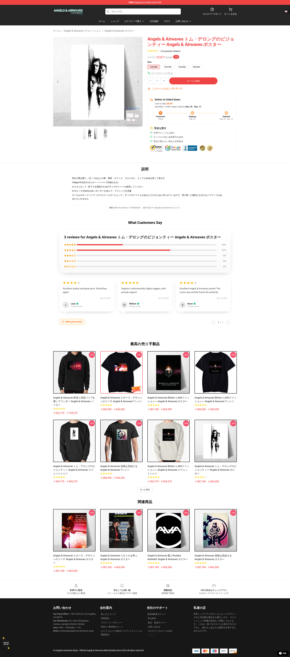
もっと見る (145, 490)
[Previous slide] (58, 81)
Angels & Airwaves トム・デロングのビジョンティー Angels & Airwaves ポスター (216, 470)
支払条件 (152, 618)
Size (149, 62)
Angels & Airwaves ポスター (119, 30)
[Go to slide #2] (105, 133)
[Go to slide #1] (90, 133)
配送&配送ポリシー (157, 614)
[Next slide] (138, 81)
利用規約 (105, 618)
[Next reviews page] (228, 322)
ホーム (56, 30)
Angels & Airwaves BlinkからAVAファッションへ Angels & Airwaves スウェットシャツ (168, 470)
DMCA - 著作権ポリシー (112, 627)
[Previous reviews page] (213, 322)
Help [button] (284, 653)
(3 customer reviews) (170, 51)
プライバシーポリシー (111, 622)
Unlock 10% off (6, 643)
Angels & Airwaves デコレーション (82, 30)
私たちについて (108, 614)
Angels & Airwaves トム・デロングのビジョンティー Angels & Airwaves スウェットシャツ (74, 470)
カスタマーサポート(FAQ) (160, 631)
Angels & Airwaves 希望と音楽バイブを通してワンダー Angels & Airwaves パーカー (74, 401)
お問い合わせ (154, 627)
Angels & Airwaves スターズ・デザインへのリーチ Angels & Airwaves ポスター (74, 559)
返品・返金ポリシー (157, 622)
